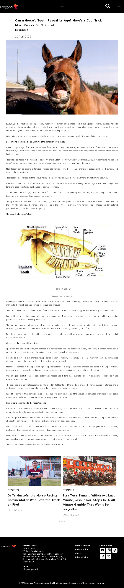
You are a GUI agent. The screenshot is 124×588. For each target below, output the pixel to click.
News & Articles (82, 549)
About (78, 553)
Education (21, 29)
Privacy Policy (81, 557)
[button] (62, 5)
